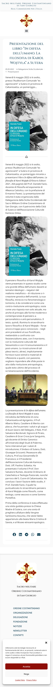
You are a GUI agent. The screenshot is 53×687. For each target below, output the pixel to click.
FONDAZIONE (20, 621)
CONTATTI (18, 635)
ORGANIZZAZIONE (22, 613)
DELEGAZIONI (20, 617)
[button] (46, 642)
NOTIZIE (17, 626)
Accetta (26, 666)
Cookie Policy (20, 680)
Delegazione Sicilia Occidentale (30, 69)
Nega (26, 674)
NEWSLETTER (20, 630)
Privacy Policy (31, 680)
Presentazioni (13, 71)
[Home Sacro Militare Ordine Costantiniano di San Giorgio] (26, 20)
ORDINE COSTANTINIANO (26, 608)
